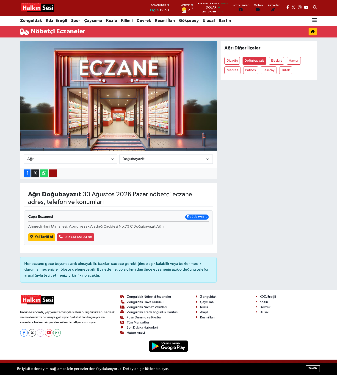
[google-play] (168, 346)
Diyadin (232, 60)
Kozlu (111, 21)
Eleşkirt (276, 60)
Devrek (144, 21)
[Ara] (315, 8)
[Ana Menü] (314, 21)
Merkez (232, 70)
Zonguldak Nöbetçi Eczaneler (149, 296)
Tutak (285, 70)
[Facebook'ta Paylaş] (27, 173)
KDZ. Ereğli (268, 296)
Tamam (312, 368)
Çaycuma (93, 21)
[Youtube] (48, 333)
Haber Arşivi (136, 333)
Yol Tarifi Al (44, 237)
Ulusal (209, 21)
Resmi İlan (165, 21)
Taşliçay (268, 70)
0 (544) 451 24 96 (78, 237)
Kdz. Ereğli (56, 21)
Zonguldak (31, 21)
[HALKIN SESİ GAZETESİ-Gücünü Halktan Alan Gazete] (37, 8)
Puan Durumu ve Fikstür (144, 317)
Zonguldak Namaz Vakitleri (147, 307)
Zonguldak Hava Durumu (145, 302)
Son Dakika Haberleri (142, 327)
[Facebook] (24, 333)
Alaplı (204, 312)
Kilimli (127, 21)
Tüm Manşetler (138, 322)
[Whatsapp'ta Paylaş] (44, 173)
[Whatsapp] (57, 333)
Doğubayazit (254, 60)
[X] (32, 333)
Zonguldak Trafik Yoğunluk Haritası (152, 312)
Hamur (293, 60)
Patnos (250, 70)
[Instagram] (40, 333)
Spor (75, 21)
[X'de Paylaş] (35, 173)
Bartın (225, 21)
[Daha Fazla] (53, 173)
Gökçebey (189, 21)
